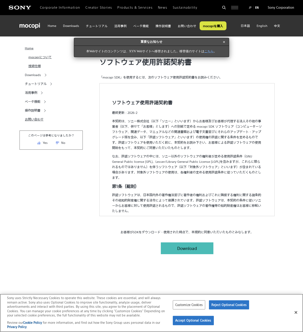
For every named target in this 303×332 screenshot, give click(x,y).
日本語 (245, 26)
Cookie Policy (33, 322)
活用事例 (120, 26)
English (262, 26)
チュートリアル (97, 26)
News (162, 7)
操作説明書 (163, 26)
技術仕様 (34, 66)
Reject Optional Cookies (229, 305)
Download (187, 248)
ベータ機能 (141, 26)
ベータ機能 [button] (32, 102)
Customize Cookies (189, 305)
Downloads (71, 26)
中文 (277, 26)
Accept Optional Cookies (193, 320)
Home (52, 26)
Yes (45, 143)
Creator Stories (98, 7)
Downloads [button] (33, 75)
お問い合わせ (187, 26)
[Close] (296, 312)
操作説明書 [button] (32, 111)
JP (250, 7)
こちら (209, 51)
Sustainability (185, 7)
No (63, 143)
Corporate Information (60, 7)
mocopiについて (40, 57)
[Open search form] (224, 7)
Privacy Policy (17, 327)
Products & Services (135, 7)
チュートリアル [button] (36, 84)
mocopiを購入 (213, 26)
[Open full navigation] (234, 7)
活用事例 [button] (31, 93)
